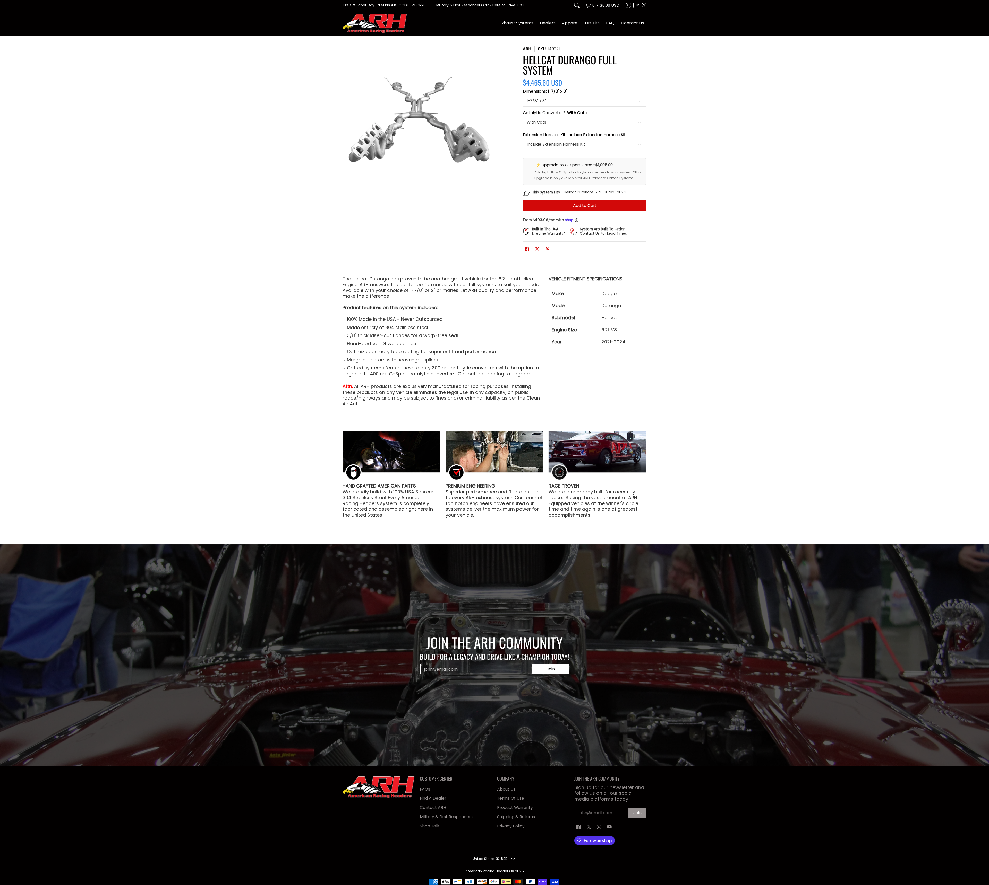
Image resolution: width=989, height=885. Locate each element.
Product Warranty (515, 807)
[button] (527, 249)
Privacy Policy (511, 826)
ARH (527, 49)
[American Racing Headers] (375, 23)
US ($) (641, 5)
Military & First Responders (446, 817)
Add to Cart (584, 205)
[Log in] (628, 5)
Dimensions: (545, 91)
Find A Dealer (433, 798)
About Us (506, 789)
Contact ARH (433, 807)
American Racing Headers (487, 871)
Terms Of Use (510, 798)
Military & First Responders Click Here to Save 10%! (480, 5)
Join (551, 669)
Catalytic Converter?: (555, 113)
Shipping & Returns (516, 817)
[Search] (577, 5)
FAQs (425, 789)
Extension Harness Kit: (574, 134)
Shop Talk (429, 826)
